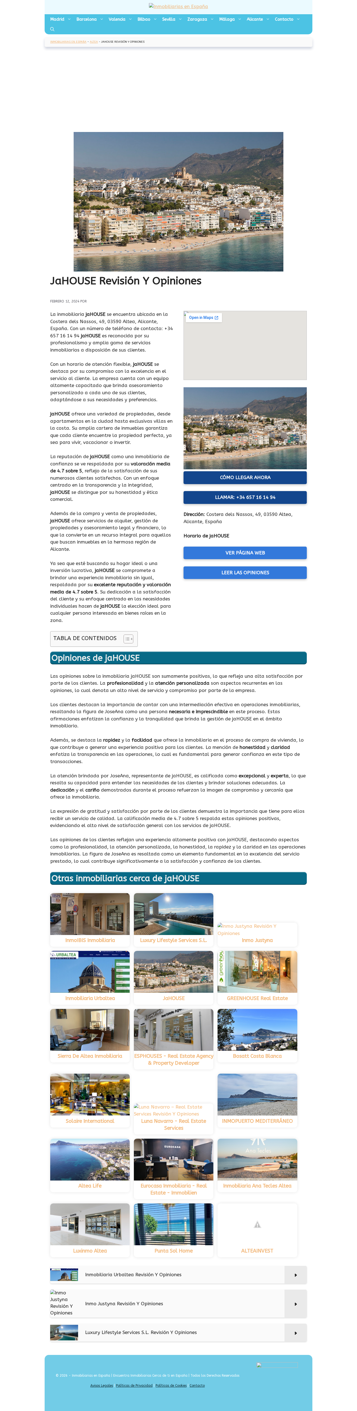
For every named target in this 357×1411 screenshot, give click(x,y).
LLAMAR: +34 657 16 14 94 (245, 497)
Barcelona (86, 19)
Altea (94, 42)
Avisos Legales (101, 1386)
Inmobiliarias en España (68, 42)
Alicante (255, 19)
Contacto (284, 19)
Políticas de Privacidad (134, 1386)
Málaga (227, 19)
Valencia (117, 19)
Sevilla (168, 19)
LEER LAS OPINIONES (245, 572)
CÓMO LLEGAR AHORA (245, 477)
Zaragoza (197, 19)
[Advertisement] (178, 90)
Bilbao (144, 19)
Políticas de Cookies (171, 1386)
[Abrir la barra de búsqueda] (52, 29)
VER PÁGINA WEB (245, 553)
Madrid (57, 19)
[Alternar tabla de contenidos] (125, 639)
